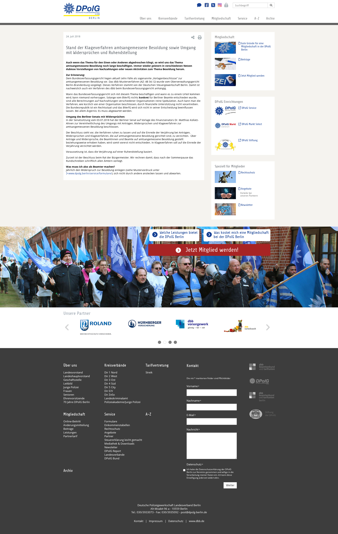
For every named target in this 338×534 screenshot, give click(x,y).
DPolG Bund (111, 458)
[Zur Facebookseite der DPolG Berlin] (205, 5)
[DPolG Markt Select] (225, 128)
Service (242, 18)
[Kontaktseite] (198, 5)
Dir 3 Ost (109, 380)
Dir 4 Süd (110, 383)
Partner (108, 436)
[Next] (267, 327)
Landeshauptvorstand (76, 376)
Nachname (194, 400)
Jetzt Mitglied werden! (212, 250)
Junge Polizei (71, 387)
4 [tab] (175, 342)
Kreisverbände (167, 18)
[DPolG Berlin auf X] (212, 5)
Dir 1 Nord (110, 372)
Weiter (230, 485)
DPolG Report (112, 451)
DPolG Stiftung (249, 140)
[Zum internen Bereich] (225, 5)
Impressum (156, 521)
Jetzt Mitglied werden (252, 75)
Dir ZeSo (109, 394)
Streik (149, 372)
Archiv (270, 18)
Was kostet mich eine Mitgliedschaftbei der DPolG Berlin (241, 234)
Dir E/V (108, 391)
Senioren (68, 394)
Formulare (110, 421)
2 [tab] (164, 342)
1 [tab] (159, 342)
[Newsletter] (225, 209)
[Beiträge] (225, 64)
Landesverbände (114, 454)
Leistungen (70, 432)
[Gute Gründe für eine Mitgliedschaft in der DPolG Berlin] (225, 47)
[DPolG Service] (225, 112)
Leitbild (67, 383)
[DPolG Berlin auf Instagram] (218, 5)
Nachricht (193, 429)
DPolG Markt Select (251, 124)
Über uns (145, 18)
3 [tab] (170, 342)
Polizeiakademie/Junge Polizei (122, 402)
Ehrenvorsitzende (73, 398)
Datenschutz (195, 464)
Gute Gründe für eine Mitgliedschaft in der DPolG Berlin (255, 46)
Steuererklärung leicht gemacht (123, 440)
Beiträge (245, 59)
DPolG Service (248, 108)
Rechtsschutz (247, 172)
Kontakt (138, 521)
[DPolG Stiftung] (225, 144)
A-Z (256, 18)
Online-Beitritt (72, 421)
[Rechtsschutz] (225, 177)
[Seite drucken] (199, 37)
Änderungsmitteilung (76, 425)
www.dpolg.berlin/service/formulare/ (90, 173)
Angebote (245, 188)
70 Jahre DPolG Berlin (76, 402)
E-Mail (191, 415)
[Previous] (67, 327)
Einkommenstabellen (117, 425)
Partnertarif (70, 436)
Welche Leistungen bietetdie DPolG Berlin (178, 234)
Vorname (193, 386)
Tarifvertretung (194, 18)
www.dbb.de (196, 521)
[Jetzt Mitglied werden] (225, 80)
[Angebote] (225, 193)
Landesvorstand (73, 372)
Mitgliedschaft (221, 18)
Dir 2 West (110, 376)
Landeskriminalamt (116, 398)
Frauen (67, 391)
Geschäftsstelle (72, 380)
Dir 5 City (110, 387)
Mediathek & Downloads (119, 443)
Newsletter (246, 205)
